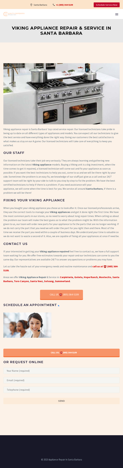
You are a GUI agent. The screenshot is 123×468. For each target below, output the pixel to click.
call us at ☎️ (99, 266)
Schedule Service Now (106, 4)
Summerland (62, 281)
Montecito (105, 277)
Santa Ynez (36, 281)
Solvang (49, 281)
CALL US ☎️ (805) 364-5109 (64, 294)
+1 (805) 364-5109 (64, 4)
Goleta (78, 277)
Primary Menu (117, 14)
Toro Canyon (21, 281)
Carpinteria (66, 277)
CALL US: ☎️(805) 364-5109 (64, 352)
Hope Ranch (91, 277)
